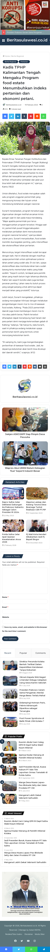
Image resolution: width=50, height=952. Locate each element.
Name (5, 597)
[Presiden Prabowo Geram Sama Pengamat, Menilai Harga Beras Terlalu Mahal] (10, 694)
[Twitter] (11, 116)
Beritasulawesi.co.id (13, 105)
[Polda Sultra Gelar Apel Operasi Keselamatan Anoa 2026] (13, 526)
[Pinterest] (30, 116)
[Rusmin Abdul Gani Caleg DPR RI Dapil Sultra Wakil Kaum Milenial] (9, 746)
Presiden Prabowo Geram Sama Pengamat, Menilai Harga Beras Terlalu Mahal (32, 693)
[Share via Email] (40, 367)
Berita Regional (17, 56)
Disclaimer (29, 934)
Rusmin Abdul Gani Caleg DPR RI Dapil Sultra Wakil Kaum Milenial (31, 745)
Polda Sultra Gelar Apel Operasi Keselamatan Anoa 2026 (11, 538)
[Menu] (3, 41)
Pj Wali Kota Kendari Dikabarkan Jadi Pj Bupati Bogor (36, 537)
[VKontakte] (35, 367)
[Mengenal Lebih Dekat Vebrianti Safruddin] (9, 799)
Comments (40, 653)
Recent (7, 653)
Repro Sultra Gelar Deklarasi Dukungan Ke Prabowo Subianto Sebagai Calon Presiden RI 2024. (13, 507)
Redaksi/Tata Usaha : (14, 934)
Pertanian (24, 62)
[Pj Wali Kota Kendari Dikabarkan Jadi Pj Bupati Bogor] (37, 526)
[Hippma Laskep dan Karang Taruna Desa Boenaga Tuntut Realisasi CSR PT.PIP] (37, 493)
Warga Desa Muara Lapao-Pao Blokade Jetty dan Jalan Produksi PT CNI (33, 785)
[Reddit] (37, 116)
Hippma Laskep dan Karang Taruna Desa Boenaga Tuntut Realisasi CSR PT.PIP (36, 506)
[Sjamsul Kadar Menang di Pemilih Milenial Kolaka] (9, 759)
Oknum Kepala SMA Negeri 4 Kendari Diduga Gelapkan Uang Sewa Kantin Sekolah (33, 680)
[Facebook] (5, 116)
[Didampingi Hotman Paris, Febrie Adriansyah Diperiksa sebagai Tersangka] (10, 706)
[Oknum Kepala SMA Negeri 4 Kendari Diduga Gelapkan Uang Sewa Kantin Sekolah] (10, 681)
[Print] (45, 367)
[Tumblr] (24, 116)
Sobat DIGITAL (35, 930)
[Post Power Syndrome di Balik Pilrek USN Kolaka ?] (10, 722)
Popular (23, 653)
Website (5, 617)
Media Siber (40, 934)
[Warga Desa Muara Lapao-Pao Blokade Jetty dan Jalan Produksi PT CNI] (9, 786)
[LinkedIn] (18, 116)
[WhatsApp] (43, 116)
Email (5, 607)
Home (7, 56)
